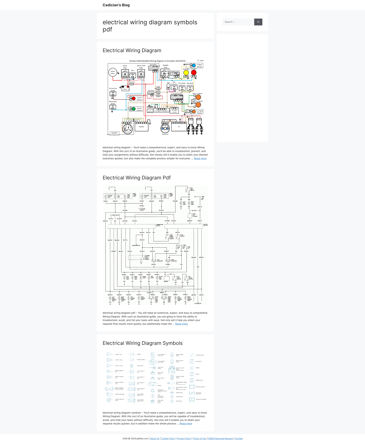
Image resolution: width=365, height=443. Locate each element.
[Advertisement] (242, 90)
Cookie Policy (168, 438)
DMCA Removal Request (220, 438)
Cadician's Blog (116, 5)
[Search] (258, 22)
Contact (239, 438)
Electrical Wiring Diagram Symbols (143, 343)
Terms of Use (199, 438)
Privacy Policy (184, 438)
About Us (154, 438)
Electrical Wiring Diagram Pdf (137, 178)
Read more (200, 158)
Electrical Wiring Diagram (132, 50)
